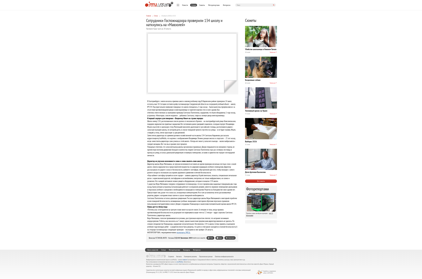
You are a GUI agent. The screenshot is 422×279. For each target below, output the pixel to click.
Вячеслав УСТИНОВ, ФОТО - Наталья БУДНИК (164, 238)
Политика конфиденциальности (224, 256)
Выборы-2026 (251, 141)
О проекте (171, 256)
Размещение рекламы (190, 256)
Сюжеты (202, 5)
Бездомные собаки (252, 80)
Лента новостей (152, 250)
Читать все (272, 52)
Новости (185, 5)
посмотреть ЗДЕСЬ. (183, 232)
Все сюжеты (261, 181)
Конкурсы (186, 250)
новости (185, 260)
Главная (148, 16)
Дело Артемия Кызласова (255, 172)
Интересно (226, 5)
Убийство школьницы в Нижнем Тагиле (260, 49)
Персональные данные (206, 256)
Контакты (179, 256)
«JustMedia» (179, 262)
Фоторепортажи (214, 5)
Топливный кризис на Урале (256, 111)
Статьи (193, 5)
